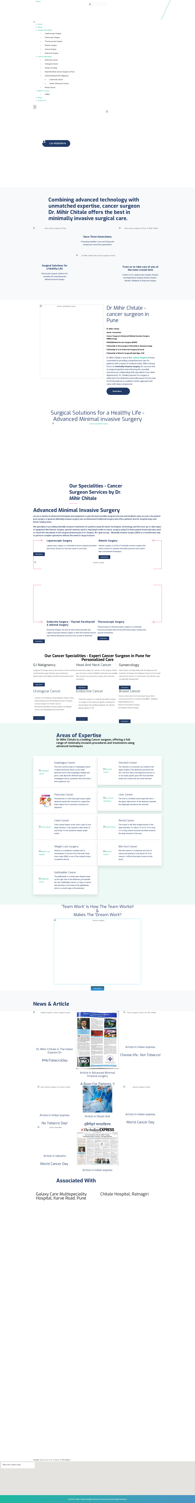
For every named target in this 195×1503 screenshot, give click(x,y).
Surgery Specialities (45, 30)
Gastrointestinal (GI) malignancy (57, 76)
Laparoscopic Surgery (53, 33)
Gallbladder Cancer (65, 872)
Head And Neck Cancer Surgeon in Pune (60, 72)
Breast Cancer (50, 87)
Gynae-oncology (51, 68)
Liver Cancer (126, 794)
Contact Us (42, 101)
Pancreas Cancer (63, 794)
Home (40, 24)
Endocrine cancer (51, 60)
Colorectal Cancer (56, 80)
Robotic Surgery (51, 45)
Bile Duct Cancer (128, 846)
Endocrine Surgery (51, 53)
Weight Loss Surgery (66, 846)
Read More (117, 391)
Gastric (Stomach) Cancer (59, 83)
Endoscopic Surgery (52, 37)
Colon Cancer (61, 820)
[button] (39, 554)
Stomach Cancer (128, 762)
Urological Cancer (51, 64)
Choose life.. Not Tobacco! (140, 1055)
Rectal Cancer (126, 820)
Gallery (47, 94)
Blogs (40, 98)
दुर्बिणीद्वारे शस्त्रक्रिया (97, 1124)
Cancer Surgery (50, 49)
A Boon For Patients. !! (97, 1084)
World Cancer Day (140, 1122)
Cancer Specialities (45, 57)
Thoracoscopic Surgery (53, 41)
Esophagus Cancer (64, 762)
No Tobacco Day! (55, 1123)
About (40, 27)
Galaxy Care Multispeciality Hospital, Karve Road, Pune (61, 1196)
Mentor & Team (43, 91)
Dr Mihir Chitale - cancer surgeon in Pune (128, 314)
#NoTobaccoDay (54, 1060)
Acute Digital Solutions (118, 1499)
